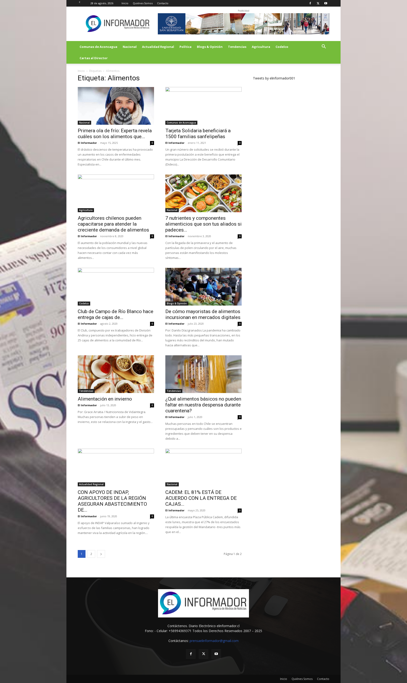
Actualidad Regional (158, 47)
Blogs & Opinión (210, 47)
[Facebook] (310, 3)
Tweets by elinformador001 (274, 78)
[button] (323, 47)
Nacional (130, 47)
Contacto (162, 3)
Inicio (125, 3)
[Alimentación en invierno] (116, 374)
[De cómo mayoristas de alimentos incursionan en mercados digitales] (203, 287)
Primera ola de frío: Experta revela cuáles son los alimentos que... (115, 133)
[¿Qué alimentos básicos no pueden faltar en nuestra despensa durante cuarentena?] (203, 374)
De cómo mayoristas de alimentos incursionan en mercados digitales (202, 314)
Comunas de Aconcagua (98, 47)
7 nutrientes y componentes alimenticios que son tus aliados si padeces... (203, 224)
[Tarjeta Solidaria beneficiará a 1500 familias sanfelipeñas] (203, 106)
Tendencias (237, 47)
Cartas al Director (94, 58)
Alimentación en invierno (105, 399)
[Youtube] (325, 3)
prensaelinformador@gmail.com (214, 640)
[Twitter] (318, 3)
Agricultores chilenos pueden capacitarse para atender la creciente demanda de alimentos (113, 224)
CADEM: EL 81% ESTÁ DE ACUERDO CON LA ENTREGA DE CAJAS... (201, 498)
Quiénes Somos (143, 3)
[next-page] (101, 554)
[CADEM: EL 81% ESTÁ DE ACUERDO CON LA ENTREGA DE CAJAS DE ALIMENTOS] (203, 467)
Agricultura (261, 47)
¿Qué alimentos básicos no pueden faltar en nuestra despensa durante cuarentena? (203, 405)
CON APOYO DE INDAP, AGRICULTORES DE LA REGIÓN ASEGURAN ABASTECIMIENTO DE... (112, 501)
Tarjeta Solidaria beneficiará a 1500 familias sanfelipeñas (198, 133)
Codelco (282, 47)
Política (185, 47)
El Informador (87, 143)
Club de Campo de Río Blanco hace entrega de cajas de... (115, 314)
